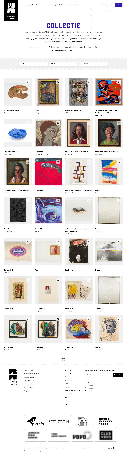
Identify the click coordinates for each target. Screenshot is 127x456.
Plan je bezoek (27, 5)
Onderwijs (52, 5)
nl (111, 5)
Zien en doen (41, 5)
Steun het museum (76, 5)
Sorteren (52, 64)
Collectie (62, 5)
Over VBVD (104, 5)
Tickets (118, 5)
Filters (22, 64)
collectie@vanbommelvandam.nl (63, 50)
